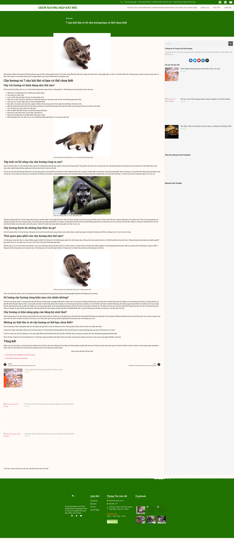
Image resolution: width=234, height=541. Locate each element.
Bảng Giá (205, 8)
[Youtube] (199, 60)
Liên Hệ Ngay (94, 510)
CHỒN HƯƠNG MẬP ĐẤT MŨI (57, 7)
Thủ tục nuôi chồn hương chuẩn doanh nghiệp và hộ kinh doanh (49, 404)
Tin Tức (216, 8)
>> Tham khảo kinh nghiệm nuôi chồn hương (19, 355)
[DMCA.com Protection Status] (112, 523)
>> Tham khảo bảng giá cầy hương (15, 358)
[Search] (230, 43)
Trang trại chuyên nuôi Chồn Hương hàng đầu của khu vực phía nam (162, 8)
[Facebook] (191, 60)
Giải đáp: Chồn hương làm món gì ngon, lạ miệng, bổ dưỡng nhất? (49, 434)
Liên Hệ (227, 8)
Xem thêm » (27, 372)
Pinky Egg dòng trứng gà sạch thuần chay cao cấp (43, 369)
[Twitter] (195, 60)
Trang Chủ (94, 501)
